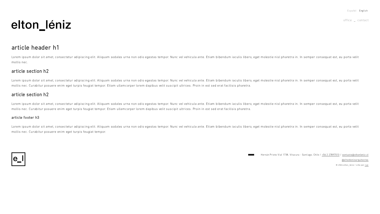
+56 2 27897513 (330, 155)
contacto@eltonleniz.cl (355, 155)
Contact (363, 20)
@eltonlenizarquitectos (355, 160)
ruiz (367, 165)
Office (347, 20)
